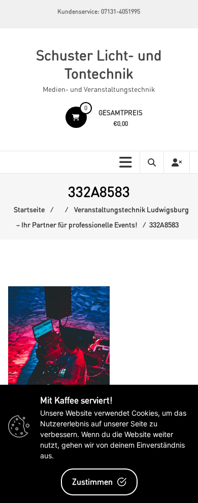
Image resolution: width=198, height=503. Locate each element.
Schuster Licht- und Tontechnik (98, 64)
